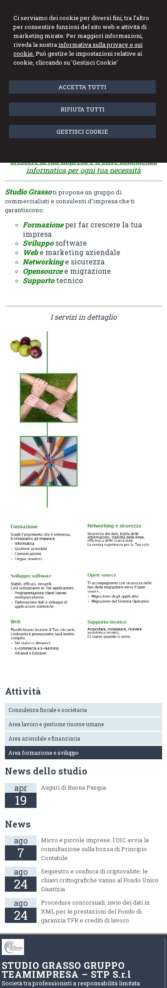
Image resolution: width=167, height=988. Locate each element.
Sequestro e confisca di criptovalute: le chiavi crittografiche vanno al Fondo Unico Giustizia (100, 880)
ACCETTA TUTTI (82, 87)
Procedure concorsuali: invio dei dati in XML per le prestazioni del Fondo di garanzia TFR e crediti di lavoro (95, 911)
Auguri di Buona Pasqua (73, 787)
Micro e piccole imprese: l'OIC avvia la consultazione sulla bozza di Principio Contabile (95, 849)
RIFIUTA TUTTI (83, 109)
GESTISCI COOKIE (82, 132)
